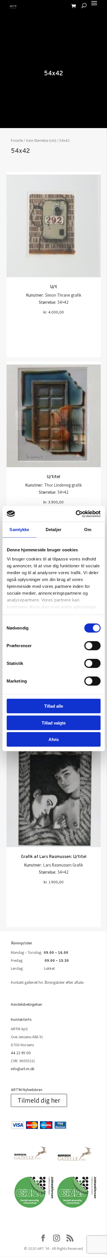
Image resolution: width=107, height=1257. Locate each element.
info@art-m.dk (23, 1068)
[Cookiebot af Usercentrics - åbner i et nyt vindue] (76, 513)
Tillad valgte (54, 722)
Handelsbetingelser (26, 1004)
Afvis (54, 739)
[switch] (92, 645)
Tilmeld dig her (39, 1100)
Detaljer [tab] (53, 529)
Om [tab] (87, 529)
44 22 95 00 (21, 1052)
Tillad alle (53, 706)
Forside (17, 140)
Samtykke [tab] (19, 529)
